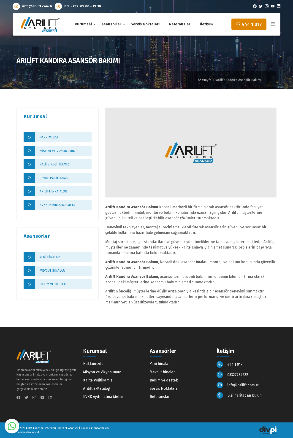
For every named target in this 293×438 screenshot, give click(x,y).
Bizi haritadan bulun (244, 395)
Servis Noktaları (145, 24)
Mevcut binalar (52, 271)
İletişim (206, 24)
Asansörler (111, 24)
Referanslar (179, 24)
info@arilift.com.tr (36, 6)
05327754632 (237, 375)
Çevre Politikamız (54, 178)
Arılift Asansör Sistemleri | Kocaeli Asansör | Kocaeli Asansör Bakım (67, 428)
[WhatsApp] (12, 426)
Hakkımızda (49, 137)
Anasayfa (205, 80)
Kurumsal (83, 24)
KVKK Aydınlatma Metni (58, 205)
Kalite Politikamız (54, 164)
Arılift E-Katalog (53, 191)
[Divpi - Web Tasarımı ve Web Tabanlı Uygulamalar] (268, 430)
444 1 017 (234, 364)
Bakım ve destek (53, 284)
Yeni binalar (50, 257)
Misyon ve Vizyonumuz (58, 151)
